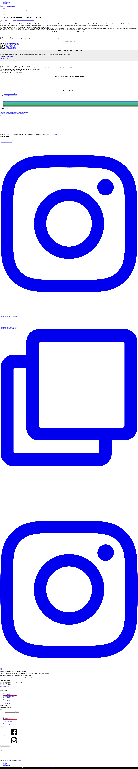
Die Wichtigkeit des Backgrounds (10, 48)
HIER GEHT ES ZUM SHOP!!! (6, 58)
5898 (3, 702)
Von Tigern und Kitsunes (11, 47)
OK (44, 767)
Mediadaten (5, 3)
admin (6, 20)
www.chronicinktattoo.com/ (11, 96)
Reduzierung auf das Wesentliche (10, 46)
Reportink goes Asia (20, 20)
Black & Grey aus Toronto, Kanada (12, 45)
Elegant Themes (8, 760)
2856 (3, 693)
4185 (3, 699)
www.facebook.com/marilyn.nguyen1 (10, 94)
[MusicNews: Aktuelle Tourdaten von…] (10, 695)
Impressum (4, 1)
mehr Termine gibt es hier (4, 686)
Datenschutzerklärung (6, 2)
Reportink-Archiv (3, 707)
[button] (4, 101)
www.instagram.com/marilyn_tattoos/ (11, 95)
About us (4, 12)
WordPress (19, 760)
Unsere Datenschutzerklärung (33, 747)
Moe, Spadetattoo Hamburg (8, 56)
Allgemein (14, 20)
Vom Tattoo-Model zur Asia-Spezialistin (12, 43)
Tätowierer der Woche (8, 9)
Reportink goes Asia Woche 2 (29, 20)
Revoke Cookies (3, 768)
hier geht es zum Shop (57, 134)
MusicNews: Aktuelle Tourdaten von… (9, 696)
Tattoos (4, 8)
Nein (45, 767)
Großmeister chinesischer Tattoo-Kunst (12, 44)
